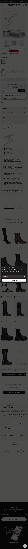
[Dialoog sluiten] (26, 267)
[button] (14, 276)
